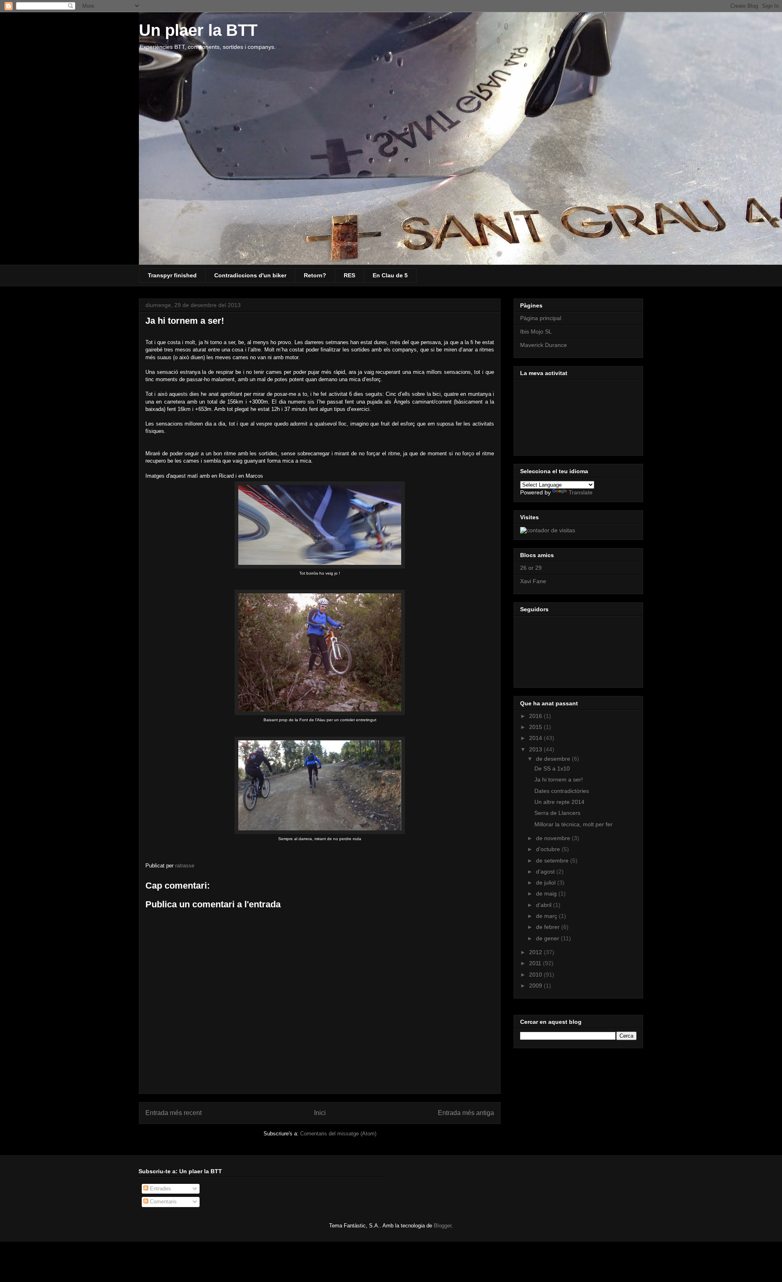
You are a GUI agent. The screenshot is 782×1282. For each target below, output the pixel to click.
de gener (548, 938)
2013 (536, 749)
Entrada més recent (173, 1112)
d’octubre (549, 849)
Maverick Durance (543, 345)
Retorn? (315, 275)
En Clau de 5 (390, 275)
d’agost (546, 871)
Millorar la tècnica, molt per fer (573, 824)
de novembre (554, 838)
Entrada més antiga (466, 1112)
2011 (536, 963)
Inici (320, 1112)
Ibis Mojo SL (536, 331)
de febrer (548, 927)
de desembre (554, 758)
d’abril (544, 905)
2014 (536, 738)
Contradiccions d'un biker (250, 275)
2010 (536, 974)
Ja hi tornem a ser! (558, 779)
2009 (536, 985)
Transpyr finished (172, 275)
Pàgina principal (540, 318)
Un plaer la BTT (198, 30)
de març (547, 916)
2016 (536, 716)
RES (349, 275)
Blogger (442, 1226)
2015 (536, 727)
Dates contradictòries (561, 791)
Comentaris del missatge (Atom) (338, 1134)
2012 (536, 952)
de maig (547, 893)
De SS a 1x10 (552, 768)
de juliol (546, 882)
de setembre (553, 860)
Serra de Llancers (557, 813)
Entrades (159, 1188)
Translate (581, 492)
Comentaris (162, 1202)
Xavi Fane (533, 581)
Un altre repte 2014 (559, 802)
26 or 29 (531, 567)
